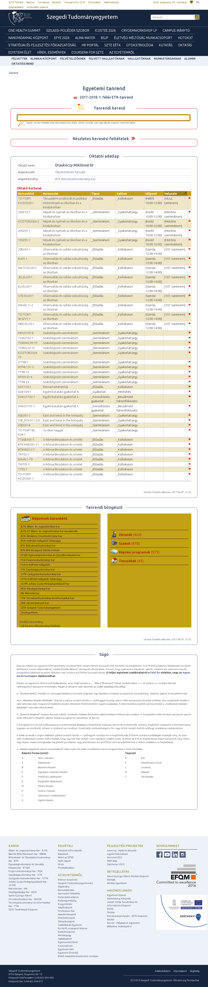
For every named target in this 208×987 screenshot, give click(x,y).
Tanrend (13, 73)
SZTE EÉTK (112, 45)
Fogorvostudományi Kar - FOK (25, 871)
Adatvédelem (16, 7)
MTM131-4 (25, 377)
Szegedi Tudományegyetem (82, 17)
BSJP (104, 38)
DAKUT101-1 (26, 406)
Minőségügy (64, 935)
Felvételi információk (70, 850)
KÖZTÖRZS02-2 (28, 221)
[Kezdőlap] (23, 18)
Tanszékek (131, 561)
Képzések (63, 854)
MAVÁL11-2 (25, 305)
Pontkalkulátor (66, 867)
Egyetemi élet (19, 52)
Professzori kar (66, 911)
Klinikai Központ (43, 58)
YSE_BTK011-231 (29, 420)
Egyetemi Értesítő (68, 952)
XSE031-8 (24, 425)
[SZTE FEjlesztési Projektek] (181, 912)
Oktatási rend (23, 63)
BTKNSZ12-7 (26, 449)
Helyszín (170, 193)
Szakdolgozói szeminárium (60, 333)
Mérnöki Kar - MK (18, 888)
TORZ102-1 (25, 338)
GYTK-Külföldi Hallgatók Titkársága (41, 579)
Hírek (61, 864)
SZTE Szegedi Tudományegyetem (41, 607)
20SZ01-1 (24, 230)
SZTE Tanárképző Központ (23, 909)
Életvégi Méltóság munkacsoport (143, 38)
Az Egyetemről (121, 52)
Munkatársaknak (167, 58)
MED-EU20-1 (26, 323)
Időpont (151, 193)
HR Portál (90, 45)
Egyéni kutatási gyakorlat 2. (61, 396)
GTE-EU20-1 (26, 295)
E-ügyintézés (65, 904)
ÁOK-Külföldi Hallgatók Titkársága (41, 540)
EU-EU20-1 (25, 286)
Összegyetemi (29, 612)
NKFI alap (112, 860)
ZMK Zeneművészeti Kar (35, 602)
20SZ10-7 (24, 212)
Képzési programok (139, 552)
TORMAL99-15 (27, 343)
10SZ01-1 (24, 240)
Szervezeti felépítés (69, 893)
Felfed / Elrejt (133, 138)
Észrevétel (94, 2)
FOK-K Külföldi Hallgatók (35, 564)
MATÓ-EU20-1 (27, 268)
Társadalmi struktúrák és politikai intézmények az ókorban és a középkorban (65, 203)
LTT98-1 (23, 362)
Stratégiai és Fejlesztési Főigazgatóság (42, 45)
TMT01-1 (24, 464)
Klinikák (111, 879)
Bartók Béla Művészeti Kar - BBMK (27, 854)
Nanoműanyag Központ (28, 38)
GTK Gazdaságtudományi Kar (38, 569)
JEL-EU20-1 (25, 277)
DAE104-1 (24, 391)
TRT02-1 (23, 454)
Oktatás (185, 45)
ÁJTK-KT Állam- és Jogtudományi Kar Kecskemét (49, 531)
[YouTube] (166, 854)
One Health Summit (24, 30)
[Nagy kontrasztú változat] (191, 1)
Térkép (111, 912)
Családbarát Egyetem (70, 925)
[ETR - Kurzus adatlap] (189, 197)
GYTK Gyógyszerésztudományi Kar (41, 574)
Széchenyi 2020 (115, 864)
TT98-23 (23, 382)
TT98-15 (23, 372)
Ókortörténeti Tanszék (70, 172)
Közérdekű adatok (37, 7)
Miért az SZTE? (66, 857)
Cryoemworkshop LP (139, 30)
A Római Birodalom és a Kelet (62, 439)
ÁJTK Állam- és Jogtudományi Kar (40, 526)
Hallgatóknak (139, 58)
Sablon (122, 193)
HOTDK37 (185, 38)
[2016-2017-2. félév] (75, 97)
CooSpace (43, 2)
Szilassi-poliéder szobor (67, 30)
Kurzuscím (50, 193)
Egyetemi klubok (116, 895)
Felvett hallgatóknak (107, 58)
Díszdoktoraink (66, 917)
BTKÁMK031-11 (28, 444)
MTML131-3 (26, 367)
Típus (95, 193)
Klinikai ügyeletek (117, 883)
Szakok (129, 543)
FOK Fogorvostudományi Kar (38, 559)
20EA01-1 (24, 249)
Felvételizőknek (73, 58)
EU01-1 (22, 258)
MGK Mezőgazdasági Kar (35, 588)
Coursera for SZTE (74, 2)
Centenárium (65, 945)
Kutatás (165, 45)
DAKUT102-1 (26, 396)
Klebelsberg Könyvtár (119, 898)
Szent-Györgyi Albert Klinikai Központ (128, 876)
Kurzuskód (26, 193)
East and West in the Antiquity (63, 415)
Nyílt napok (64, 860)
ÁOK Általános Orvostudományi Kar (41, 536)
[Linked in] (174, 854)
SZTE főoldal (16, 2)
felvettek (19, 58)
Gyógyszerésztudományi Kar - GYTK (28, 878)
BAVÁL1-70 (25, 459)
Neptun (30, 2)
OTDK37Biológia (139, 45)
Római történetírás (55, 387)
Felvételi (65, 845)
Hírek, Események (51, 52)
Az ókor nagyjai (53, 430)
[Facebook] (159, 854)
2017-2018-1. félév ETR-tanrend (106, 97)
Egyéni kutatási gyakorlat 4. (61, 391)
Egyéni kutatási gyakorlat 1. (61, 406)
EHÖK (110, 909)
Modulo (56, 2)
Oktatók (130, 535)
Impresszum (180, 971)
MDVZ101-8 (26, 333)
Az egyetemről (70, 875)
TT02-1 (22, 469)
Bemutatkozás (66, 890)
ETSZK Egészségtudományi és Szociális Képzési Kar (50, 555)
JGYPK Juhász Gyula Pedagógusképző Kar (45, 583)
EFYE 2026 (61, 38)
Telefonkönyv (111, 2)
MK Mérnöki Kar (30, 593)
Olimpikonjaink (66, 921)
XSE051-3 (24, 415)
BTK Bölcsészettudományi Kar (75, 179)
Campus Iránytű (176, 30)
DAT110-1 (24, 387)
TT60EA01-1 (26, 439)
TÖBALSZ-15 (26, 348)
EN (197, 2)
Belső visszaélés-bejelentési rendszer (78, 956)
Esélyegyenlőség (67, 900)
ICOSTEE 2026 (105, 30)
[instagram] (182, 854)
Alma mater (85, 38)
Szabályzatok (65, 938)
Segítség (194, 971)
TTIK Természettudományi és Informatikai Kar (47, 598)
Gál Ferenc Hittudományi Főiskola (40, 625)
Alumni (189, 58)
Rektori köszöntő (67, 879)
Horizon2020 (114, 857)
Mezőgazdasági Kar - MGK (23, 892)
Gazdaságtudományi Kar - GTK (25, 874)
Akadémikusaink (67, 914)
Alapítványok (65, 907)
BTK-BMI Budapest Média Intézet (40, 550)
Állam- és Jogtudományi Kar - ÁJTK (28, 850)
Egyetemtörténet (68, 942)
